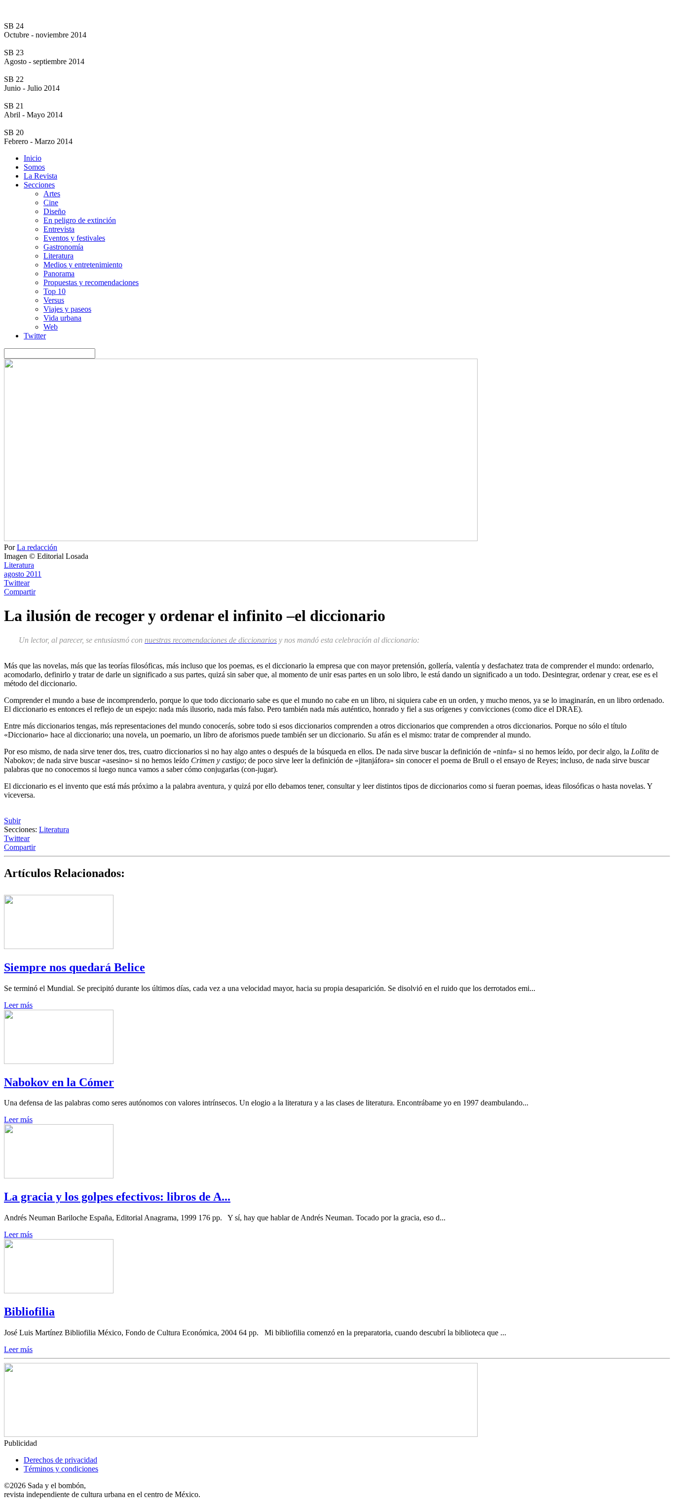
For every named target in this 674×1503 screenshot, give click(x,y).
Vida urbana (62, 318)
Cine (50, 202)
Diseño (54, 211)
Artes (51, 193)
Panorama (59, 273)
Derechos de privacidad (60, 1460)
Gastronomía (63, 247)
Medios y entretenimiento (82, 264)
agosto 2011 (22, 574)
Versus (53, 300)
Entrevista (59, 229)
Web (50, 327)
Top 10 (54, 291)
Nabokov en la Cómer (59, 1082)
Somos (34, 167)
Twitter (35, 335)
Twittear (17, 583)
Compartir (20, 591)
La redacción (37, 547)
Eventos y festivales (74, 238)
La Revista (40, 176)
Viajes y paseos (67, 309)
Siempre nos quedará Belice (74, 967)
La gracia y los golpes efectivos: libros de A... (117, 1196)
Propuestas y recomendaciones (91, 282)
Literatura (58, 256)
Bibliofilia (29, 1311)
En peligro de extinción (79, 220)
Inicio (32, 158)
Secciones (39, 185)
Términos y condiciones (61, 1469)
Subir (12, 820)
